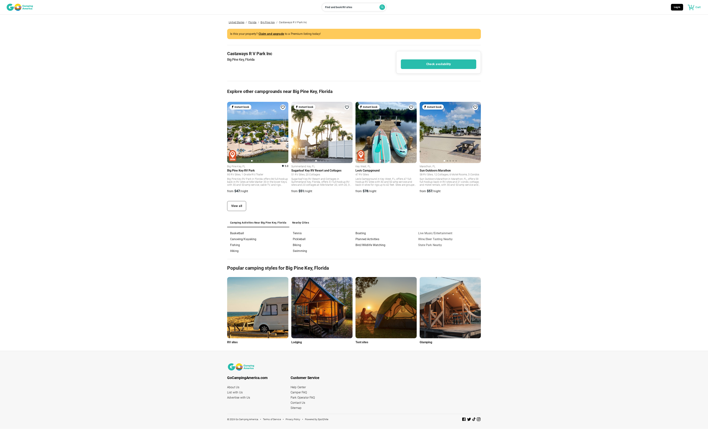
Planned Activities (367, 239)
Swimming (300, 251)
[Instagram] (478, 420)
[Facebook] (464, 420)
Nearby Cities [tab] (300, 222)
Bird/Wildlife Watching (370, 245)
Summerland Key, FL (303, 166)
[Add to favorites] (282, 107)
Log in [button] (677, 7)
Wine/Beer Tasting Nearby (435, 239)
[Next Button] (284, 131)
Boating (360, 233)
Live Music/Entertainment (435, 233)
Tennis (297, 233)
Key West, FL (362, 166)
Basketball (237, 233)
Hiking (234, 251)
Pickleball (299, 239)
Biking (297, 245)
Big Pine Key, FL (236, 166)
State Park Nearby (430, 245)
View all (236, 206)
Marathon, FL (427, 166)
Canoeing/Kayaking (243, 239)
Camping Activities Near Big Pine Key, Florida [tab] (258, 222)
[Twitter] (469, 420)
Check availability (438, 64)
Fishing (235, 245)
